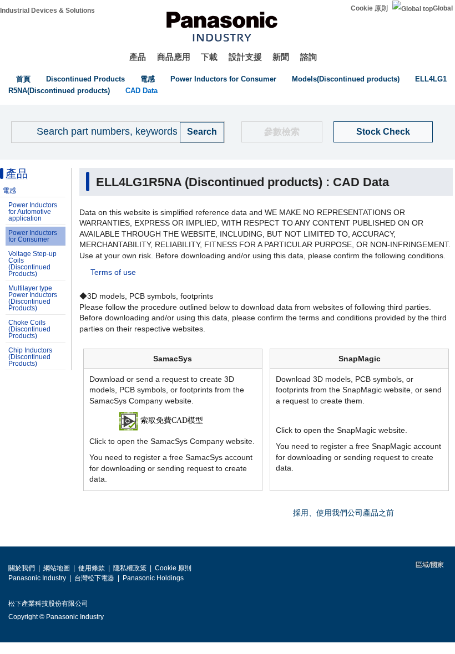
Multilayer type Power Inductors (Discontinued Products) (32, 298)
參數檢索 (282, 131)
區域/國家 (429, 565)
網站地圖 (56, 568)
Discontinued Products (85, 79)
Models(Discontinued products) (346, 79)
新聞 (280, 57)
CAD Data (141, 90)
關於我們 (21, 568)
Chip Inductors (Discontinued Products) (30, 356)
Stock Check (383, 131)
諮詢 (308, 57)
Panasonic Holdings (153, 578)
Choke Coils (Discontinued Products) (29, 329)
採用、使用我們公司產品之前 (343, 512)
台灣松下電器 (94, 578)
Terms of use (113, 272)
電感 (147, 79)
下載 (209, 57)
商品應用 (173, 57)
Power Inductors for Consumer (223, 79)
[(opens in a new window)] (172, 420)
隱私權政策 (129, 568)
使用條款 (91, 568)
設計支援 (245, 57)
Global (443, 8)
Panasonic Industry (37, 578)
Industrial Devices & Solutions (47, 10)
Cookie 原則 (369, 8)
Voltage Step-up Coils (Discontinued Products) (32, 264)
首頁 (23, 79)
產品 (137, 57)
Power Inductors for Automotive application (32, 211)
